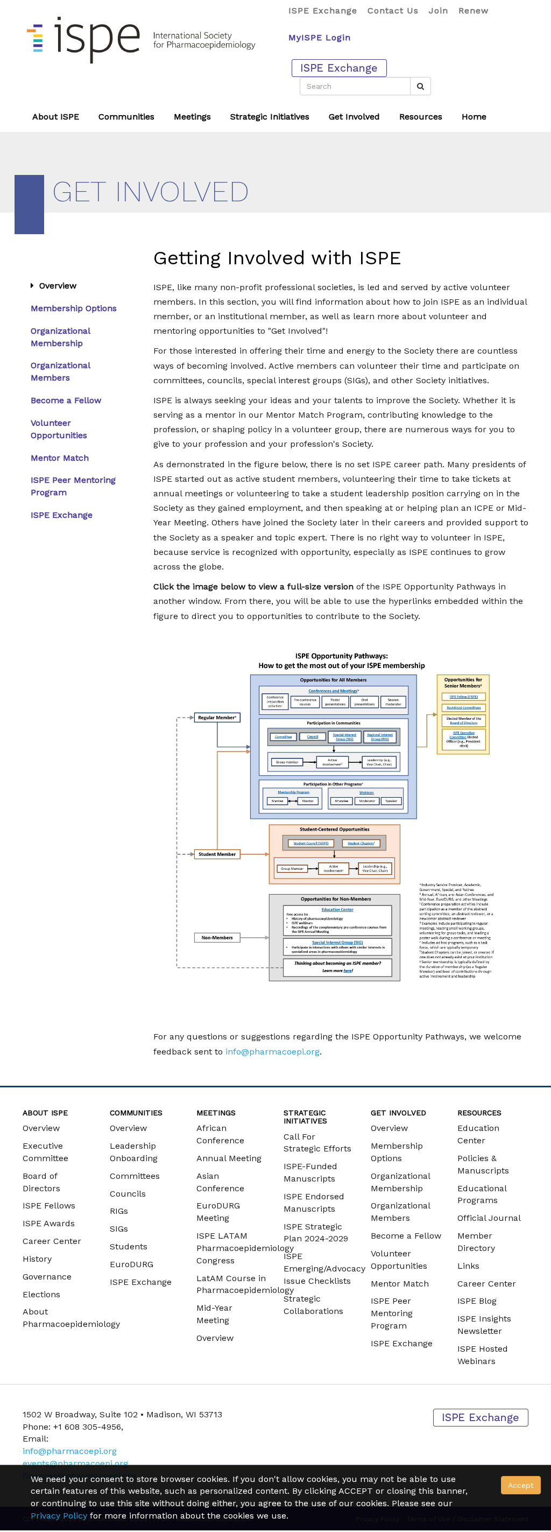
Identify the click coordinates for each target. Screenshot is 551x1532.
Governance (47, 1276)
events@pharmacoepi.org (75, 1463)
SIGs (119, 1229)
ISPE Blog (477, 1301)
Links (468, 1266)
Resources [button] (420, 116)
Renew (473, 10)
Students (128, 1246)
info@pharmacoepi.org (272, 1051)
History (37, 1259)
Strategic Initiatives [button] (269, 116)
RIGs (119, 1211)
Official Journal (489, 1218)
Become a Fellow (66, 400)
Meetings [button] (192, 116)
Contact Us (393, 10)
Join (438, 10)
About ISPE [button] (55, 116)
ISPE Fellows (49, 1205)
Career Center (52, 1241)
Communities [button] (126, 116)
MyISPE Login (319, 37)
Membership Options (74, 308)
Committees (135, 1176)
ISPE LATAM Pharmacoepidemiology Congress (245, 1248)
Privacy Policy (59, 1515)
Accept (521, 1485)
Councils (128, 1194)
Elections (41, 1294)
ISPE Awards (49, 1223)
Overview (55, 285)
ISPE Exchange (322, 10)
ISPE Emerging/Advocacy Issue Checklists (324, 1268)
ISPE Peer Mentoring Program (392, 1313)
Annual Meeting (229, 1158)
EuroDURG (131, 1264)
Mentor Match (60, 458)
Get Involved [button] (354, 116)
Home (474, 116)
